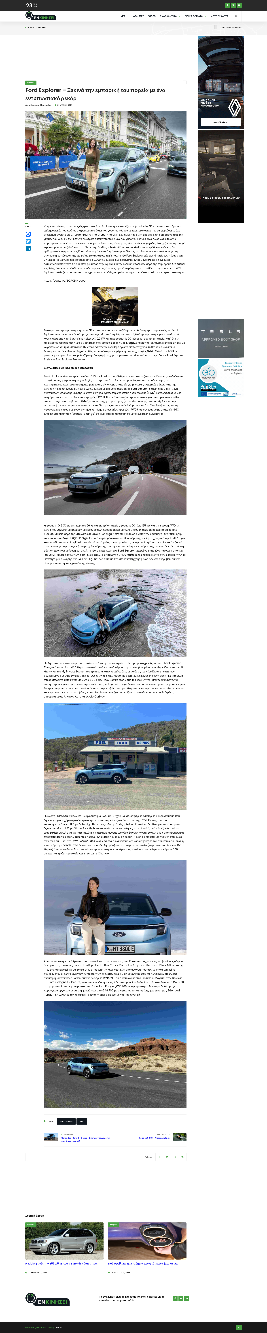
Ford (82, 1121)
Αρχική (31, 27)
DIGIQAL (58, 1327)
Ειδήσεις (42, 27)
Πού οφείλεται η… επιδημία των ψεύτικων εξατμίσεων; (143, 1263)
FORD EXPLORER (66, 1121)
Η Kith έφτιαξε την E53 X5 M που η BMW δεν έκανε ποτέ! (62, 1263)
